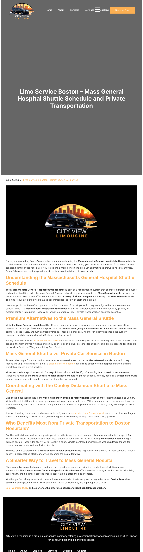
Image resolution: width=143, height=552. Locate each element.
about (61, 10)
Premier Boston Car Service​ (63, 179)
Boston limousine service (47, 340)
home (49, 10)
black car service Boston (62, 363)
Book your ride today (17, 487)
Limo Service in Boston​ (35, 179)
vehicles (74, 10)
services (89, 10)
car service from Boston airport (87, 413)
